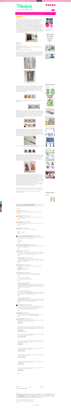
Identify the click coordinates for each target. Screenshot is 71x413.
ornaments (41, 396)
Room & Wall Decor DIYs (40, 12)
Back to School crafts (21, 205)
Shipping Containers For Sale (22, 331)
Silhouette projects (19, 397)
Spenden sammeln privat (21, 299)
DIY (24, 205)
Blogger (37, 405)
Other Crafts (36, 14)
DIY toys (52, 394)
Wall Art (34, 397)
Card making (33, 394)
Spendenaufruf (30, 292)
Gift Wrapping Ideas (31, 12)
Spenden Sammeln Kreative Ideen (23, 284)
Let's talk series (24, 14)
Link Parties (41, 14)
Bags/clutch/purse (27, 394)
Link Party (21, 396)
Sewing (52, 396)
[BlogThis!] (17, 204)
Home (17, 12)
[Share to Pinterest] (19, 204)
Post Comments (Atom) (23, 388)
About (20, 12)
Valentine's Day (29, 397)
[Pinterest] (1, 207)
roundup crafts (47, 396)
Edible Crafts (31, 14)
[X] (1, 206)
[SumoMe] (1, 211)
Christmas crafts (38, 394)
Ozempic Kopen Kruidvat (21, 357)
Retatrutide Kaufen (20, 370)
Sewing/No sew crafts (49, 12)
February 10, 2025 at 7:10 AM (26, 272)
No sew (29, 396)
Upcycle (33, 205)
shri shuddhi (20, 272)
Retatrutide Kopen (20, 344)
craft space (43, 394)
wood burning (39, 397)
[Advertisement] (50, 71)
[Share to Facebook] (18, 204)
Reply (18, 213)
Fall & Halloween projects (28, 205)
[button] (35, 1)
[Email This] (16, 204)
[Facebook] (1, 204)
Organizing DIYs (18, 14)
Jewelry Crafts (24, 12)
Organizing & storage (35, 396)
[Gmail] (1, 209)
